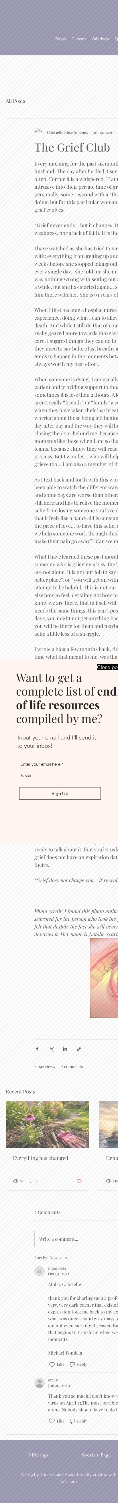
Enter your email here (40, 764)
